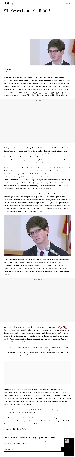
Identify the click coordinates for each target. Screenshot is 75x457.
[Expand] (66, 440)
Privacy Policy (39, 452)
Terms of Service (30, 452)
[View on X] (37, 372)
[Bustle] (8, 3)
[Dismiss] (72, 440)
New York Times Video (18, 429)
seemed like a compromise (42, 330)
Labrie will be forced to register (30, 194)
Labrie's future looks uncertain (34, 424)
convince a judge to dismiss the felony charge (28, 205)
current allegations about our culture (37, 177)
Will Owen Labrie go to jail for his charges (48, 92)
